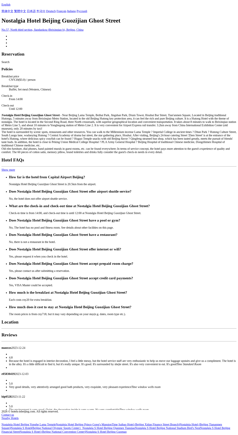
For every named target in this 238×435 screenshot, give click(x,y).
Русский (82, 11)
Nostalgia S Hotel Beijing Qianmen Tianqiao (108, 428)
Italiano (71, 11)
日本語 (31, 11)
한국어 (40, 11)
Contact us (7, 414)
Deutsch (51, 11)
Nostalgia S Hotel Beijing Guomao (106, 431)
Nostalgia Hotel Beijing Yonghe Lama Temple (28, 424)
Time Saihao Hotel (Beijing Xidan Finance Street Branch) (146, 424)
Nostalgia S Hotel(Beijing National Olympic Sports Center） (46, 428)
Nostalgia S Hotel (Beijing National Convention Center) (53, 431)
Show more (8, 169)
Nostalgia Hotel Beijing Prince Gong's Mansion (84, 424)
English (5, 4)
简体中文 (7, 11)
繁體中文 (20, 11)
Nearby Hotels (10, 418)
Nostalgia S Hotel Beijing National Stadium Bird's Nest (167, 428)
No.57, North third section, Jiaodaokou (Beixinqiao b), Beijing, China (42, 29)
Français (61, 11)
